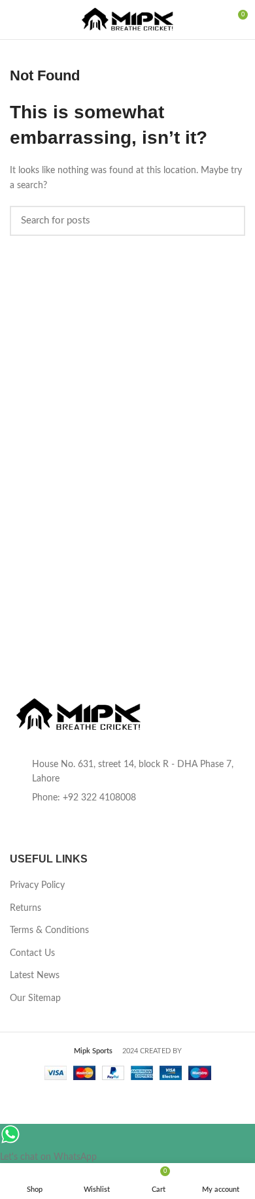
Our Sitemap (35, 998)
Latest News (35, 975)
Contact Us (32, 953)
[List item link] (127, 798)
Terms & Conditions (49, 930)
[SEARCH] (227, 221)
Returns (25, 908)
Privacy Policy (37, 885)
